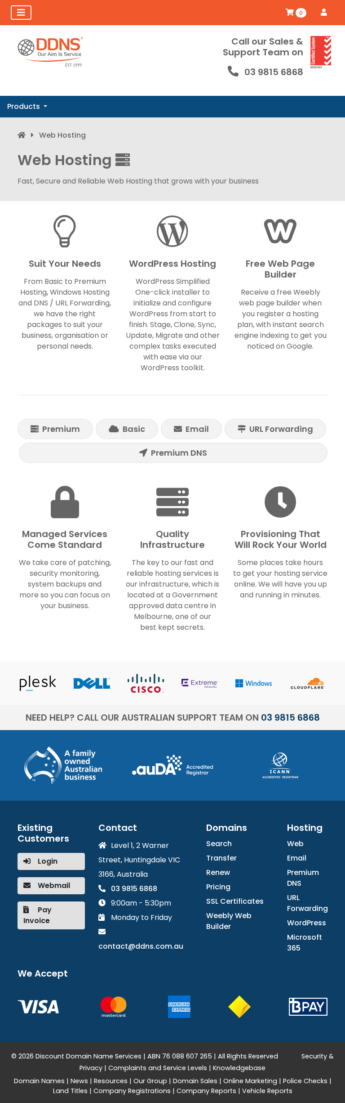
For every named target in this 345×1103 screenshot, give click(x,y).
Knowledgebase (239, 1067)
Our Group (150, 1080)
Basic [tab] (134, 429)
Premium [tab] (61, 429)
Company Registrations (132, 1090)
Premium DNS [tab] (179, 452)
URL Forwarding (307, 903)
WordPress (306, 923)
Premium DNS (303, 877)
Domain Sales (195, 1080)
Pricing (218, 887)
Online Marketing (250, 1080)
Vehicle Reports (267, 1090)
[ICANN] (280, 765)
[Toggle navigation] (21, 12)
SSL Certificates (235, 901)
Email (296, 858)
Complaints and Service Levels (157, 1067)
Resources (111, 1080)
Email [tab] (197, 429)
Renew (218, 872)
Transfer (221, 858)
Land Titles (70, 1090)
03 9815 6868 (273, 72)
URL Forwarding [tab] (281, 429)
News (79, 1080)
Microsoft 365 (304, 942)
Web (295, 843)
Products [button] (24, 106)
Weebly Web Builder (229, 921)
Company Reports (206, 1090)
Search (219, 843)
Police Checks (305, 1080)
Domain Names (39, 1080)
